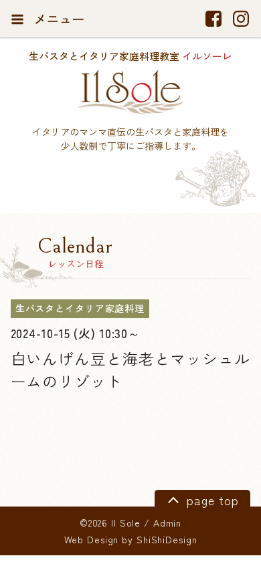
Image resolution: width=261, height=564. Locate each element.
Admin (167, 522)
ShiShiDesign (167, 539)
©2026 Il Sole (110, 522)
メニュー (57, 18)
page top (210, 499)
